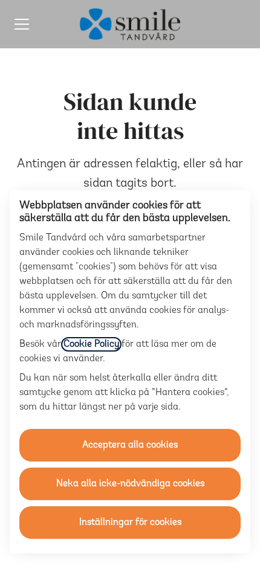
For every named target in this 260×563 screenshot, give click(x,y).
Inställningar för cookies (130, 522)
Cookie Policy (91, 344)
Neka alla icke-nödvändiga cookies (130, 484)
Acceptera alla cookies (130, 445)
